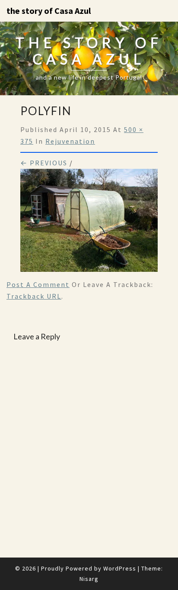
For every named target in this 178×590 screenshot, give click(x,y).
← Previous (43, 162)
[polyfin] (89, 223)
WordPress (119, 568)
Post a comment (38, 284)
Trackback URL (33, 296)
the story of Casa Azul (48, 10)
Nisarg (89, 579)
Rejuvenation (70, 141)
